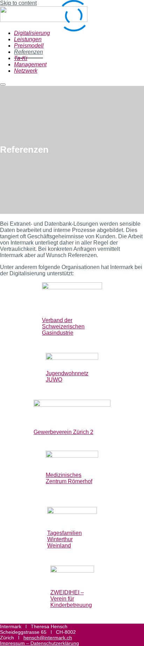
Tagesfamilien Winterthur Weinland (64, 539)
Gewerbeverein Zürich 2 (63, 432)
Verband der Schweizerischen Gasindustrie (63, 326)
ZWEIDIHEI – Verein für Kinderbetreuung (71, 598)
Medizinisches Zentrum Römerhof (69, 478)
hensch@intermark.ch (47, 637)
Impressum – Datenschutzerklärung (39, 643)
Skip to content (18, 3)
